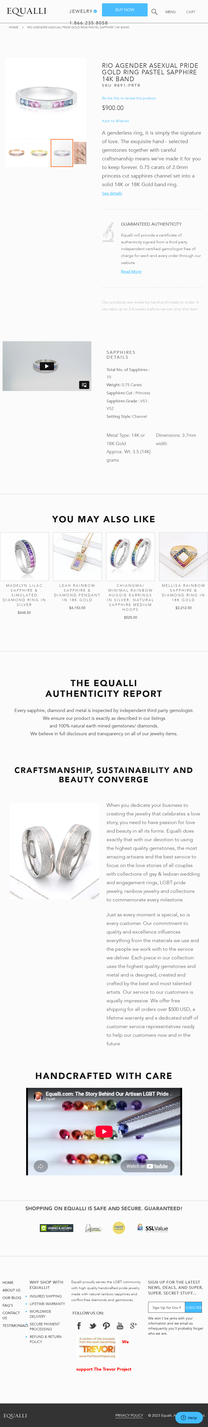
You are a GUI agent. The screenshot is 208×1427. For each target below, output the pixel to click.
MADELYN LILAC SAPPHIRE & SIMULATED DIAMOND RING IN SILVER (24, 595)
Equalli (15, 1415)
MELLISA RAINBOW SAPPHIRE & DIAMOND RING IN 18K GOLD (183, 592)
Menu (170, 12)
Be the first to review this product (129, 98)
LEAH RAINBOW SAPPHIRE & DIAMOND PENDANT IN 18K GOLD (77, 592)
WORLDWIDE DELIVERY (40, 1314)
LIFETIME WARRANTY (47, 1304)
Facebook (79, 1326)
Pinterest (106, 1326)
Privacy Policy (129, 1415)
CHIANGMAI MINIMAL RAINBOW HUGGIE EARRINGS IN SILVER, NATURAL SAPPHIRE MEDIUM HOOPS (130, 597)
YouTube (120, 1326)
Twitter (93, 1326)
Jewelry (81, 12)
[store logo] (26, 11)
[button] (16, 153)
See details (112, 193)
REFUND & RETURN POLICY (46, 1339)
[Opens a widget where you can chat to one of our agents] (189, 1418)
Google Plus (134, 1327)
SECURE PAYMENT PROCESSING (45, 1327)
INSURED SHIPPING (46, 1296)
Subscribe (193, 1307)
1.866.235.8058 (88, 23)
